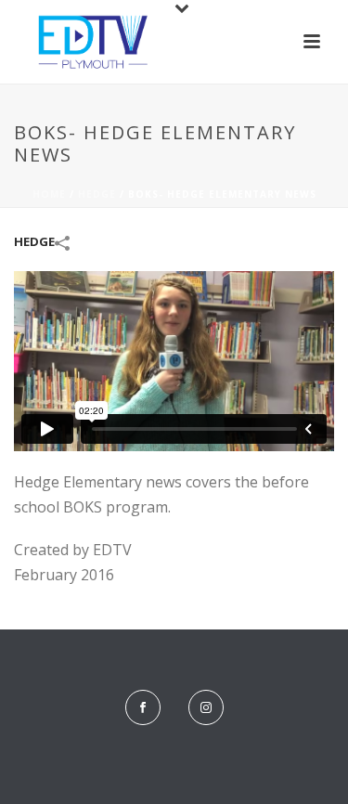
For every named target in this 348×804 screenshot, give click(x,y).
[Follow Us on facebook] (143, 707)
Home (49, 194)
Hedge (97, 194)
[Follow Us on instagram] (206, 707)
